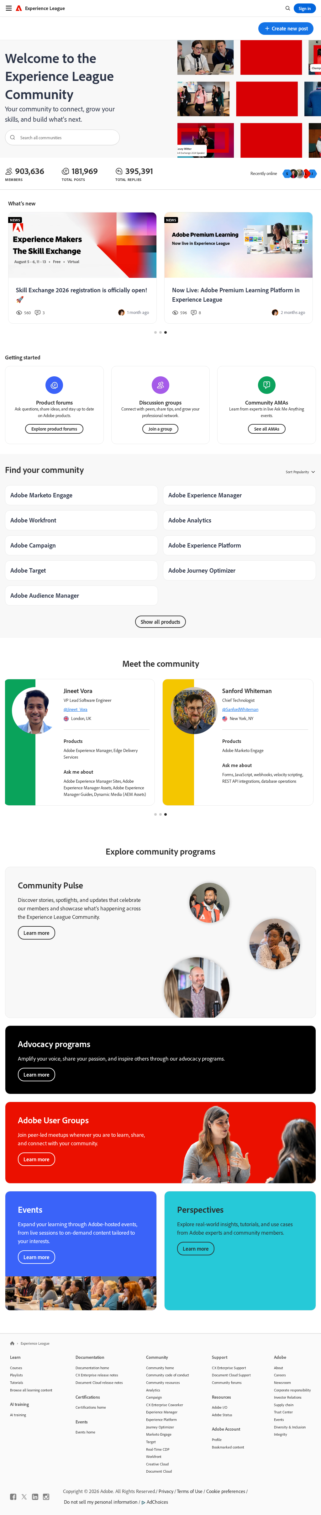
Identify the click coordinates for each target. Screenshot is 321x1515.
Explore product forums (54, 429)
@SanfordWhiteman (240, 709)
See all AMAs (266, 429)
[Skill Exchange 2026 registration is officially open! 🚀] (82, 268)
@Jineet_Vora (75, 709)
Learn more (37, 933)
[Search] (10, 137)
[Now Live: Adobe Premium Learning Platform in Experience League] (238, 268)
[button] (285, 28)
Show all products (160, 621)
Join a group (160, 429)
